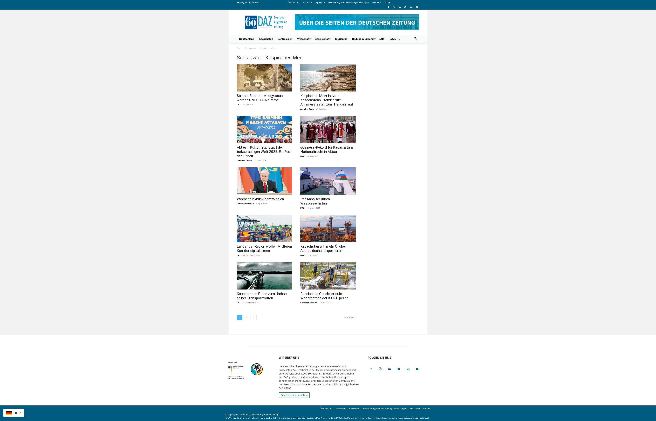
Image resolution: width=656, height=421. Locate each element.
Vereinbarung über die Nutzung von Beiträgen (348, 2)
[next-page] (254, 317)
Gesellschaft (322, 39)
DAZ (239, 104)
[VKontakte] (411, 7)
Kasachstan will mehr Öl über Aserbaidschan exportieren (323, 248)
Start (239, 48)
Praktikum (307, 2)
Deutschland (246, 39)
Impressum (320, 2)
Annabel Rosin (307, 109)
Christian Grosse (244, 160)
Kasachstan (266, 39)
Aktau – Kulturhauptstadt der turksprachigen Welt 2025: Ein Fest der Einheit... (264, 151)
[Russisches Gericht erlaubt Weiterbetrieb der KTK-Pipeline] (328, 276)
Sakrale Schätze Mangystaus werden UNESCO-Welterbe (260, 98)
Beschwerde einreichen (294, 395)
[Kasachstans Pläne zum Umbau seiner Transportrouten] (264, 276)
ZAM (381, 39)
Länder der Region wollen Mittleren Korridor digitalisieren (264, 248)
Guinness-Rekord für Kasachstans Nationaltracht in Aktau (327, 149)
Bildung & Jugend (363, 39)
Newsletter (376, 2)
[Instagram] (394, 7)
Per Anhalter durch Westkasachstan (315, 201)
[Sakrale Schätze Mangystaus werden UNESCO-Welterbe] (264, 77)
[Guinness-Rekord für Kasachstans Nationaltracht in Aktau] (328, 129)
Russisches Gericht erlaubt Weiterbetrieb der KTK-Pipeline (324, 296)
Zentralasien (285, 39)
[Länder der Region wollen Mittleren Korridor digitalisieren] (264, 228)
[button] (415, 39)
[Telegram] (405, 7)
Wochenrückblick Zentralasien (260, 199)
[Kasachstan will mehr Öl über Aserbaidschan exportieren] (328, 228)
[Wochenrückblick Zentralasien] (264, 181)
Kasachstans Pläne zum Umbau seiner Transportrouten (262, 296)
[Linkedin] (399, 7)
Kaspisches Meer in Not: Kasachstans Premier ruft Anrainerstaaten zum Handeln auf (326, 100)
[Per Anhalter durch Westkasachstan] (328, 181)
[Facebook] (388, 7)
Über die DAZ (293, 2)
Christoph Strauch (245, 203)
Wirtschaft (303, 39)
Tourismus (341, 39)
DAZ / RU (395, 39)
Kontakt (388, 2)
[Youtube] (416, 7)
